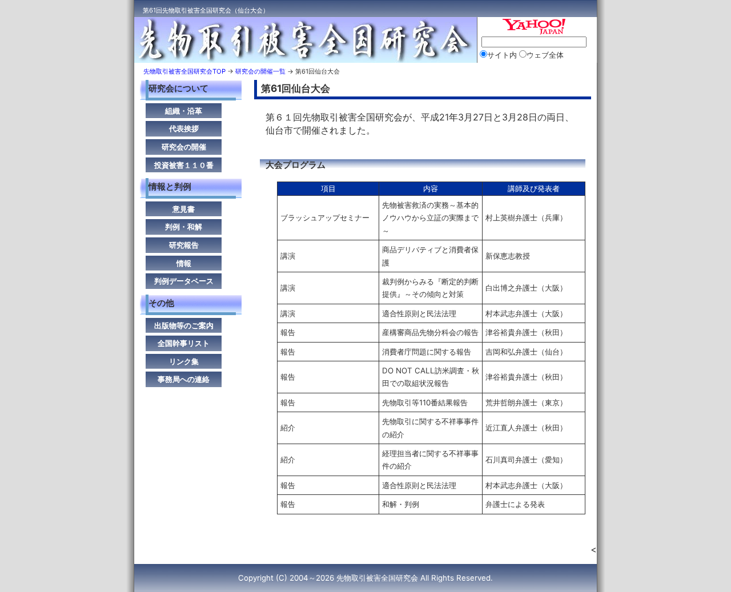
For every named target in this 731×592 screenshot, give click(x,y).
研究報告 (184, 244)
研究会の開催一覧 (260, 71)
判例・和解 (183, 226)
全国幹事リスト (184, 343)
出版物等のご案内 (184, 325)
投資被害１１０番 (184, 165)
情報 (183, 263)
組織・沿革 (183, 110)
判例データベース (184, 280)
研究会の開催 (184, 146)
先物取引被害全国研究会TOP (184, 71)
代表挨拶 (184, 128)
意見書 (183, 209)
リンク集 (184, 361)
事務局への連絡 (184, 379)
